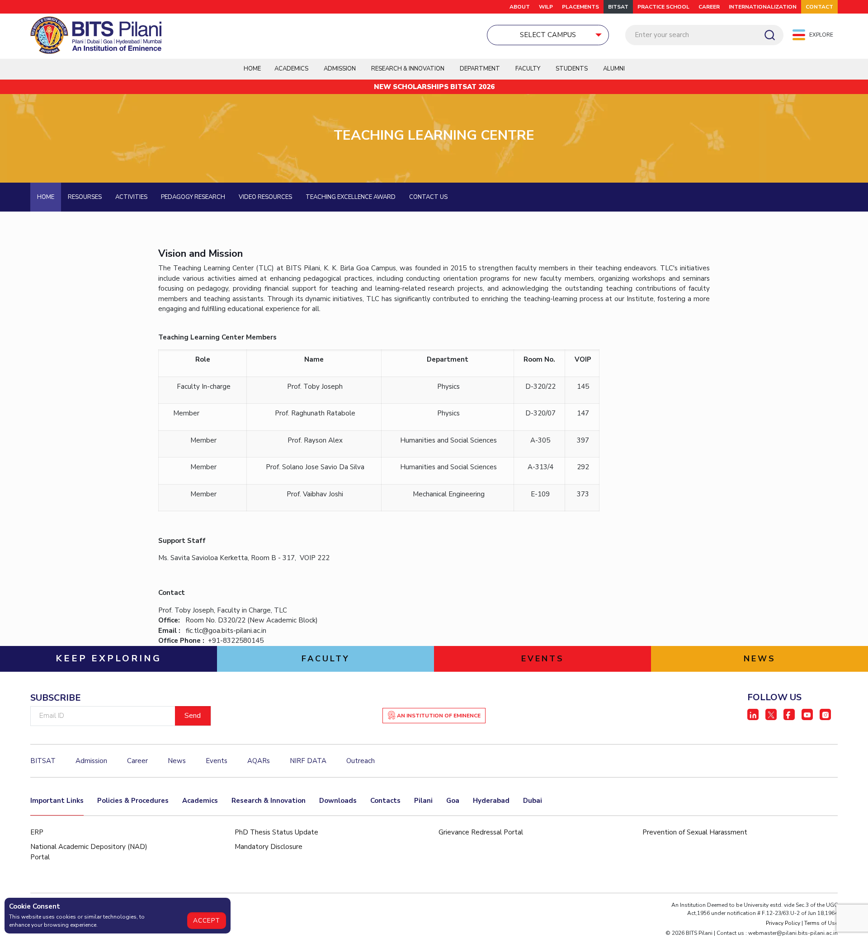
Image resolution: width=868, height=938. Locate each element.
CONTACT (819, 6)
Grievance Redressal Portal (481, 832)
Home (252, 69)
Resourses (85, 197)
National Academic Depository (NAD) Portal (88, 852)
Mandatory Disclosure (268, 846)
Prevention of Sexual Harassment (694, 832)
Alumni (614, 69)
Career (709, 6)
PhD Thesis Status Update (276, 832)
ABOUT (519, 6)
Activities (131, 197)
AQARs (258, 760)
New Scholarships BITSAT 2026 (434, 86)
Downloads (338, 800)
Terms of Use (821, 923)
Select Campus (548, 34)
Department (480, 69)
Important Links (57, 800)
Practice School (663, 6)
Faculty (527, 69)
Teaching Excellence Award (351, 197)
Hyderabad (491, 800)
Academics (200, 800)
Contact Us (428, 197)
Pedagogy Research (193, 197)
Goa (452, 800)
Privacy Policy (783, 923)
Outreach (360, 760)
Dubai (532, 800)
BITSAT (618, 6)
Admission (340, 69)
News (177, 760)
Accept (206, 920)
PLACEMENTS (580, 6)
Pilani (423, 800)
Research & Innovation (268, 800)
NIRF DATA (308, 760)
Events (216, 760)
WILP (546, 6)
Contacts (385, 800)
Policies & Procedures (133, 800)
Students (572, 69)
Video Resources (265, 197)
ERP (36, 832)
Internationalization (763, 6)
